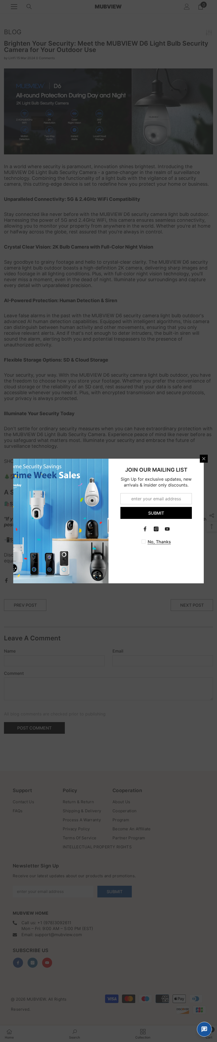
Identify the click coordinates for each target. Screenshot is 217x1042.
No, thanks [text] (159, 541)
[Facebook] (145, 529)
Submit (156, 513)
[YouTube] (167, 529)
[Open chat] (204, 1029)
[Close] (204, 459)
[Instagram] (156, 529)
